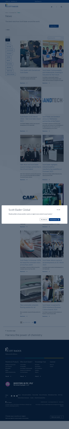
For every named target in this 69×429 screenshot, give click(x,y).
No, (44, 219)
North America (53, 219)
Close (58, 209)
